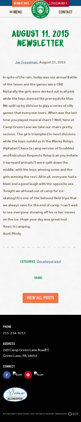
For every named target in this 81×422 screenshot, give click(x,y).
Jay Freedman (26, 62)
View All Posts (40, 298)
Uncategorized (49, 261)
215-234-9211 (14, 333)
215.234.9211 (59, 3)
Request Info (21, 3)
